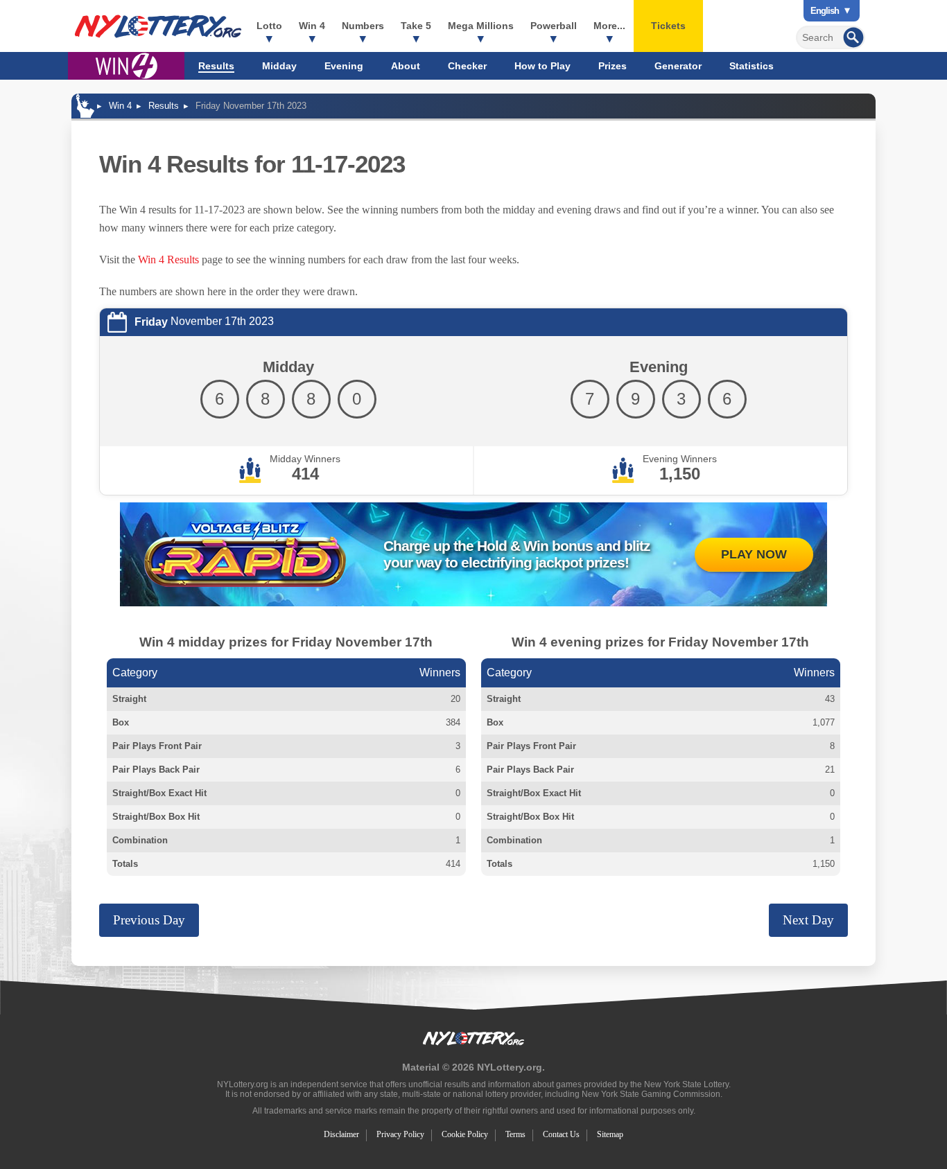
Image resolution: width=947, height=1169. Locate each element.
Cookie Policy (465, 1134)
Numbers (363, 25)
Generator (678, 65)
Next (808, 920)
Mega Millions (481, 25)
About (405, 65)
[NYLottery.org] (158, 26)
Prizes (612, 65)
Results (216, 65)
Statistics (751, 65)
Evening (343, 65)
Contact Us (561, 1134)
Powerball (553, 25)
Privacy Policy (400, 1134)
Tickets (668, 25)
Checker (467, 65)
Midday (279, 65)
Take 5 (416, 25)
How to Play (542, 65)
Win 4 (312, 25)
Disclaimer (341, 1134)
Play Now (754, 554)
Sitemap (610, 1134)
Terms (515, 1134)
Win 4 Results (168, 259)
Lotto (269, 25)
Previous (149, 920)
